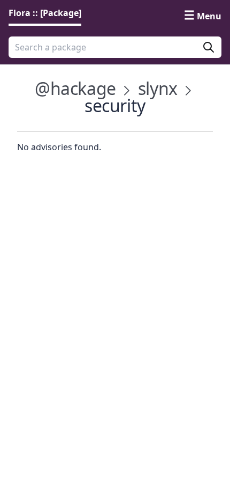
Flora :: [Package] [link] (45, 13)
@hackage (75, 88)
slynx (158, 88)
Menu (209, 16)
